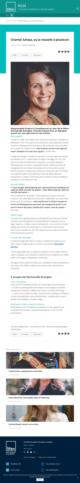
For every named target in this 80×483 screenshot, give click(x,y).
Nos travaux (15, 470)
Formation (13, 21)
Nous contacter (29, 445)
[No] (78, 478)
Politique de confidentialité (47, 457)
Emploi (14, 55)
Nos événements (52, 470)
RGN (22, 6)
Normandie (37, 55)
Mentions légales (29, 457)
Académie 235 (16, 464)
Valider (40, 479)
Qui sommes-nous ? (53, 464)
